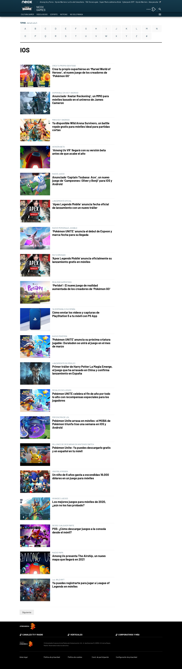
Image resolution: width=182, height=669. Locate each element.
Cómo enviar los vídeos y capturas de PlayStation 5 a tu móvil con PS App (75, 314)
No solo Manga (76, 14)
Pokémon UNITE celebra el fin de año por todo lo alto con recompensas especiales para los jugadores (81, 397)
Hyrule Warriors (141, 2)
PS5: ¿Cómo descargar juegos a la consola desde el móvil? (79, 530)
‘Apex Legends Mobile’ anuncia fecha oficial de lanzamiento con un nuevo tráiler (80, 206)
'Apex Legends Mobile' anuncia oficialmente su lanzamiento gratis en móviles (82, 260)
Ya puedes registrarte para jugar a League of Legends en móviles (81, 584)
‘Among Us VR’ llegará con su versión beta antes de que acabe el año (79, 152)
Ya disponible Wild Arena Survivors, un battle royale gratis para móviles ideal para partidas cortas (81, 126)
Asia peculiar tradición (157, 2)
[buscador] (159, 9)
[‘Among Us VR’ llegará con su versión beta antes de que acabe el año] (35, 157)
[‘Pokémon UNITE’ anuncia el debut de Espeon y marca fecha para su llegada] (35, 238)
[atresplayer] (150, 9)
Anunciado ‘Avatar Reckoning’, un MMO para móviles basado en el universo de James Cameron (80, 99)
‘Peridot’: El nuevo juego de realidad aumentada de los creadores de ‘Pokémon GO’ (81, 287)
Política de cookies (75, 657)
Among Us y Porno (47, 2)
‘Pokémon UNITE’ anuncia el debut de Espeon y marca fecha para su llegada (82, 233)
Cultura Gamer (27, 14)
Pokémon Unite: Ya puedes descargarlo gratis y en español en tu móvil (81, 449)
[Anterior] (37, 2)
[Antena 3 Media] (30, 644)
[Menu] (159, 14)
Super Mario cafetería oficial (110, 2)
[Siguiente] (160, 2)
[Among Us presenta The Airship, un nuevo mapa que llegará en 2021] (35, 563)
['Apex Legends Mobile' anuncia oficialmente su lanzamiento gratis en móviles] (35, 265)
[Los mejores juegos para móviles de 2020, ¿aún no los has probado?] (35, 508)
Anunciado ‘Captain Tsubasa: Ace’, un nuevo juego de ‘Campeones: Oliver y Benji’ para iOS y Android (82, 181)
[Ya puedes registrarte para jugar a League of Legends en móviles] (35, 590)
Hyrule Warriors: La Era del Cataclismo (69, 2)
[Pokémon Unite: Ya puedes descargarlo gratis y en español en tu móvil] (35, 454)
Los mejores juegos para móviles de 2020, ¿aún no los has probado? (79, 503)
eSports (54, 14)
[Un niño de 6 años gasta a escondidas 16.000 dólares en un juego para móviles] (35, 481)
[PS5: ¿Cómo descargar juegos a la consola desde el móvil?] (35, 535)
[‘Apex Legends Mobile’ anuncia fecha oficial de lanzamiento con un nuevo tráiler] (35, 211)
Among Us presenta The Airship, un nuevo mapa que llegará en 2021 (79, 557)
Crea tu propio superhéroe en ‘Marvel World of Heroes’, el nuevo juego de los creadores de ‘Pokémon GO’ (81, 72)
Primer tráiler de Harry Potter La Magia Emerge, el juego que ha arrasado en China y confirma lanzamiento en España (82, 370)
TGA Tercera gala (91, 2)
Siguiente (26, 612)
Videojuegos (42, 14)
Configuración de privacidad (126, 657)
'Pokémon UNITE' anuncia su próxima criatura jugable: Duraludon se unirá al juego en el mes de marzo (81, 343)
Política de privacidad (52, 657)
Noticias (63, 14)
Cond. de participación (100, 657)
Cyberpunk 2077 (128, 2)
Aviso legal (24, 657)
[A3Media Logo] (28, 629)
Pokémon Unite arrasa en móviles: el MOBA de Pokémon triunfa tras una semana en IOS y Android (81, 424)
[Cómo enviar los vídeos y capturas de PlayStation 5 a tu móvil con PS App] (35, 319)
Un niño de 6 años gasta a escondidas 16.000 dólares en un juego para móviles (80, 476)
